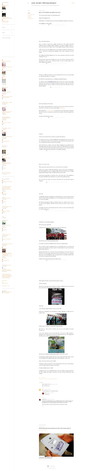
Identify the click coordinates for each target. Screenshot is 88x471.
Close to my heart (31, 14)
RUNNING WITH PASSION (7, 181)
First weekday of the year (6, 128)
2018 (3, 216)
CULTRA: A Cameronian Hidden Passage (6, 235)
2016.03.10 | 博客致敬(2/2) (6, 172)
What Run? (4, 268)
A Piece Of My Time (5, 260)
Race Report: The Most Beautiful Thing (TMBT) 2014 (7, 270)
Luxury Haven (4, 106)
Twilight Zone (4, 131)
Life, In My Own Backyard (43, 3)
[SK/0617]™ (4, 168)
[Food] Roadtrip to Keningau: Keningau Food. (7, 103)
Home (32, 5)
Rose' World (4, 78)
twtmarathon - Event (6, 285)
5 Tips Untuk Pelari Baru (6, 198)
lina (45, 392)
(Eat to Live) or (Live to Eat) (7, 70)
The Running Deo (5, 220)
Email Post (43, 377)
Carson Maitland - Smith (46, 384)
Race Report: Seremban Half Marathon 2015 (7, 244)
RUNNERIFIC (4, 193)
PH (42, 389)
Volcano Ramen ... (5, 145)
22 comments (43, 459)
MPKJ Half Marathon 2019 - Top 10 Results (7, 207)
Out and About (30, 18)
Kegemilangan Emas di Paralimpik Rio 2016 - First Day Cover (6, 163)
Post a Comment (43, 430)
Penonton (4, 201)
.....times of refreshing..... (6, 141)
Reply (43, 387)
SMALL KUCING (5, 87)
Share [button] (29, 10)
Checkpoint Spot (5, 283)
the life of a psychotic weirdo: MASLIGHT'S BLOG (7, 97)
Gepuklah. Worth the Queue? (7, 66)
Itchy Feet (29, 15)
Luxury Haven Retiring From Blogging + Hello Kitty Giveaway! (7, 112)
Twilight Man (44, 399)
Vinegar (3, 75)
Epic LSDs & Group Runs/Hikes (52, 5)
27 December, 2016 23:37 (50, 392)
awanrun (3, 197)
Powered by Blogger (52, 466)
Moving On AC (4, 248)
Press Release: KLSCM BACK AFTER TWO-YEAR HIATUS (55, 428)
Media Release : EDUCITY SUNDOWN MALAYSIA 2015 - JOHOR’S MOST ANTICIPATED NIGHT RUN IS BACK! (7, 255)
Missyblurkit (62, 107)
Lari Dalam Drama (5, 5)
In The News (43, 5)
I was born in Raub (5, 21)
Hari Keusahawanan (45, 458)
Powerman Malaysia (50, 110)
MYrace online (4, 280)
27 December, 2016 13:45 (47, 389)
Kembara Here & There (6, 157)
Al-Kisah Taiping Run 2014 (6, 265)
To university (4, 83)
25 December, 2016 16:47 (54, 384)
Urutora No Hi (4, 12)
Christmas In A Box (5, 154)
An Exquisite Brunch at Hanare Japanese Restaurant (7, 18)
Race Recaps (37, 5)
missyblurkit (4, 149)
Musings (29, 17)
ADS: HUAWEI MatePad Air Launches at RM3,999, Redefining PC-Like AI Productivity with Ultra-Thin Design (7, 188)
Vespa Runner (4, 229)
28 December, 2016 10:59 (50, 399)
